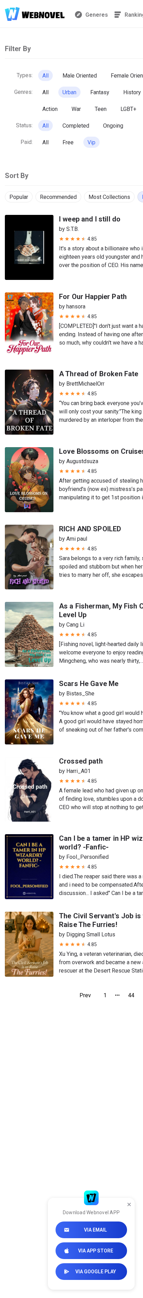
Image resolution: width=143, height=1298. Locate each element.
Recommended (58, 197)
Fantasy (99, 92)
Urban (69, 92)
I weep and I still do (89, 219)
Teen (101, 109)
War (76, 109)
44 (131, 995)
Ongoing (113, 125)
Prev (85, 995)
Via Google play (95, 1271)
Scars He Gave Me (88, 683)
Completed (75, 125)
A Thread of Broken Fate (98, 374)
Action (50, 109)
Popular (18, 197)
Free (68, 142)
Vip (91, 142)
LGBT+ (128, 109)
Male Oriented (79, 75)
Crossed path (81, 761)
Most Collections (109, 197)
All (45, 75)
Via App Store (95, 1250)
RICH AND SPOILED (90, 529)
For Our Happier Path (93, 296)
